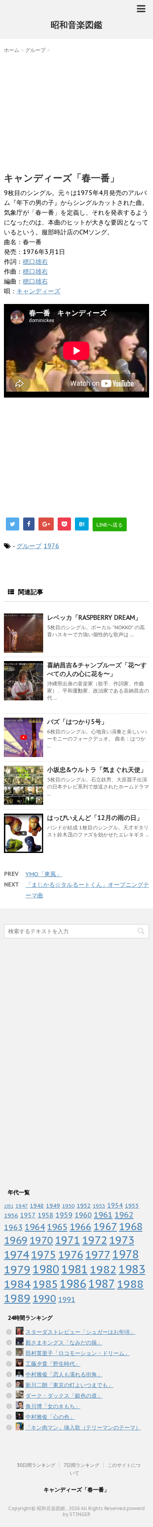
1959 (64, 1214)
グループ (29, 546)
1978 (125, 1254)
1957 (28, 1215)
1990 (44, 1298)
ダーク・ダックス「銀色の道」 (64, 1395)
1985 (45, 1284)
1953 (99, 1205)
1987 (101, 1283)
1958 (45, 1215)
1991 (66, 1299)
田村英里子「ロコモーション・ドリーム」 (78, 1353)
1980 (46, 1269)
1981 (74, 1269)
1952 (83, 1205)
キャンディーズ (38, 291)
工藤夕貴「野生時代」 (53, 1363)
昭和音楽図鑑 (76, 24)
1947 (21, 1205)
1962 (124, 1215)
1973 (121, 1240)
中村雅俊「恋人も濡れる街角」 (64, 1374)
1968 (130, 1226)
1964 (35, 1226)
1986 (73, 1283)
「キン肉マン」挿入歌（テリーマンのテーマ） (83, 1427)
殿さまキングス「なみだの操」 (64, 1342)
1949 (53, 1205)
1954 (115, 1205)
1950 (68, 1205)
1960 (83, 1214)
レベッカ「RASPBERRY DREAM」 (94, 617)
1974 (16, 1254)
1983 (131, 1269)
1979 (17, 1269)
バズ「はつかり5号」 (77, 722)
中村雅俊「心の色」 (50, 1416)
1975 (43, 1254)
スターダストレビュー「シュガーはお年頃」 (80, 1331)
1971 (67, 1240)
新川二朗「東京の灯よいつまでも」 (69, 1385)
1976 (51, 546)
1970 (41, 1240)
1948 (37, 1205)
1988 (130, 1283)
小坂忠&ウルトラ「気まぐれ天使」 (97, 770)
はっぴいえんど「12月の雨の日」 (95, 818)
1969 (15, 1240)
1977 (97, 1254)
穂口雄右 (35, 261)
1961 (103, 1214)
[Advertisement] (76, 111)
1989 (17, 1298)
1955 (132, 1205)
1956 (11, 1215)
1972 (94, 1240)
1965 (57, 1226)
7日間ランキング (81, 1465)
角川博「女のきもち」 (53, 1406)
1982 (103, 1269)
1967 (105, 1226)
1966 (80, 1226)
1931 (8, 1206)
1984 (17, 1283)
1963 (13, 1227)
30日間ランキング (36, 1465)
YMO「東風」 (44, 874)
